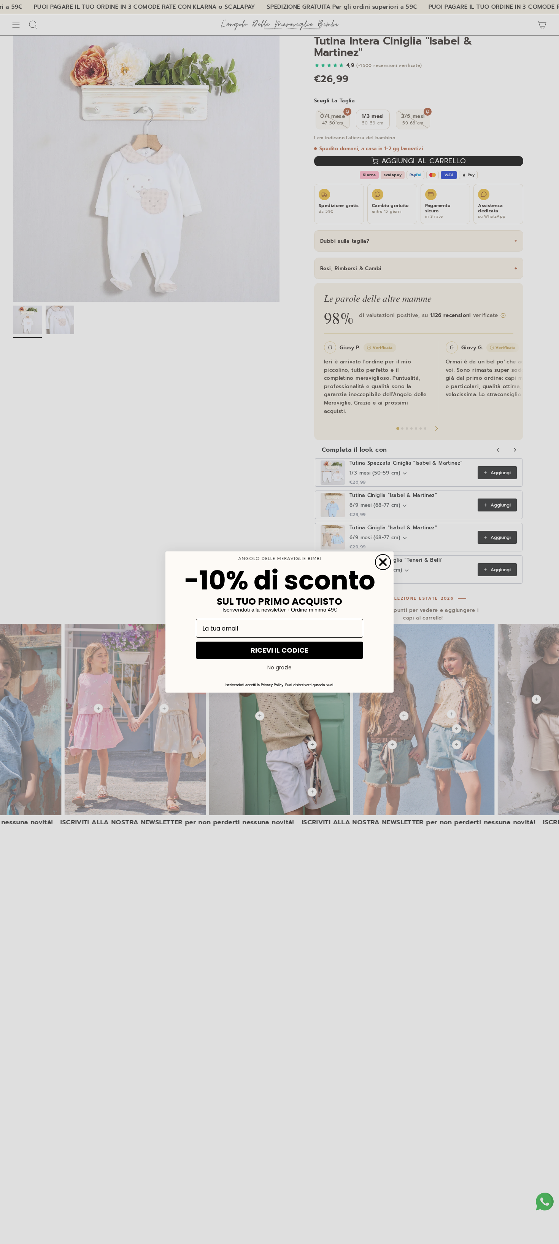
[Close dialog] (383, 562)
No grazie (279, 667)
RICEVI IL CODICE (279, 650)
